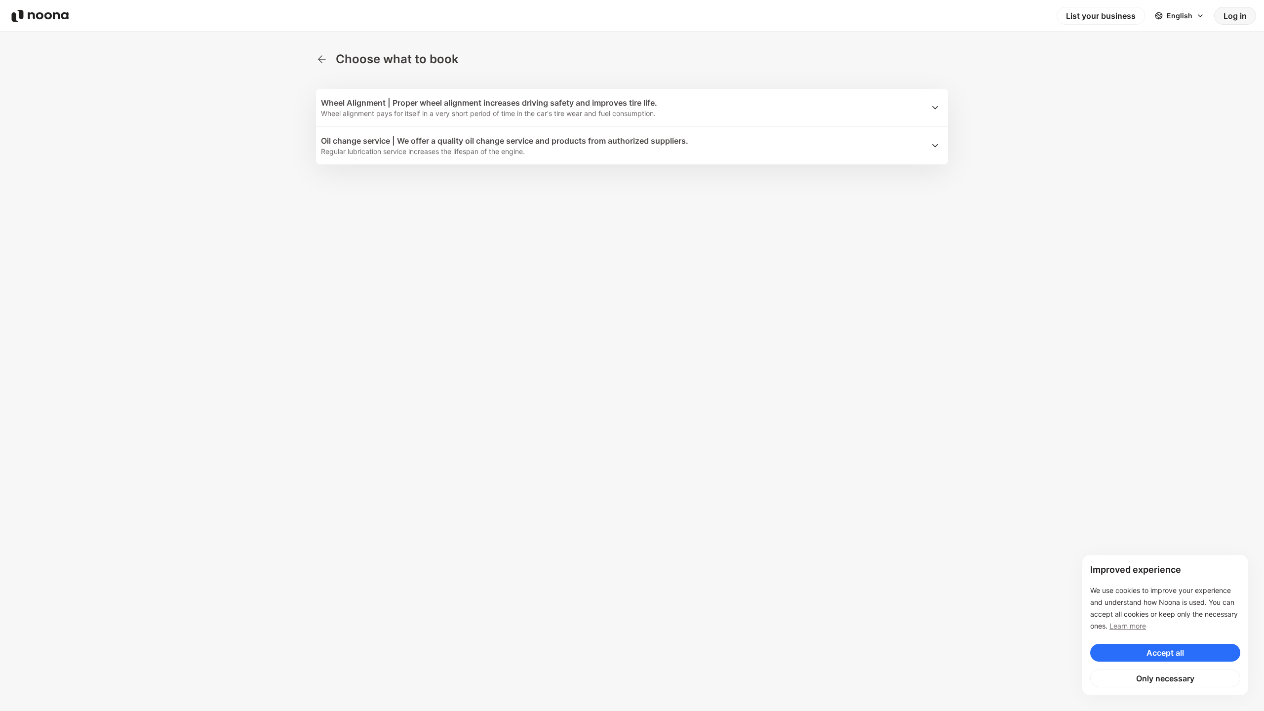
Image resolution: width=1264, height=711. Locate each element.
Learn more (1127, 626)
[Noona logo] (40, 16)
